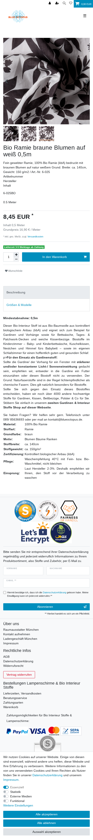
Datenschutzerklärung (18, 661)
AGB (6, 656)
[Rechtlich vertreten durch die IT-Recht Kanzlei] (48, 510)
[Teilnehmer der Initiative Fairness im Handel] (69, 510)
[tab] (46, 292)
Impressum (11, 643)
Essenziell (17, 787)
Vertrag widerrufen (19, 674)
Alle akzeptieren (47, 814)
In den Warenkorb (54, 257)
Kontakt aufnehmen (16, 634)
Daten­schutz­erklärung (47, 775)
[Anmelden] (50, 3)
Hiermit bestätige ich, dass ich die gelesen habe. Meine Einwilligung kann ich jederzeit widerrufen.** (47, 594)
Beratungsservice (15, 698)
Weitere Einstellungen (18, 805)
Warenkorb (10, 707)
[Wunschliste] (71, 3)
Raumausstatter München (21, 629)
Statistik (15, 792)
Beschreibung (15, 292)
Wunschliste (15, 270)
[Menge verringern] (16, 259)
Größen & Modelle (19, 305)
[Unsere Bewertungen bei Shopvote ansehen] (25, 510)
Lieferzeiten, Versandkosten (22, 693)
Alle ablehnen (46, 823)
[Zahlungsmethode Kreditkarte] (44, 730)
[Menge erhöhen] (16, 254)
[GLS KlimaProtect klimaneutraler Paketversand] (61, 532)
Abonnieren (45, 606)
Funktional (17, 801)
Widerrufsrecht (13, 665)
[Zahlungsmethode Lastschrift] (71, 730)
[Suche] (64, 3)
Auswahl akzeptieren (46, 832)
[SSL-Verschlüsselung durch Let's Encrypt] (35, 532)
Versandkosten (35, 236)
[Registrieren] (57, 3)
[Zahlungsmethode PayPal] (17, 730)
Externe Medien (21, 796)
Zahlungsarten (13, 702)
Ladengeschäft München (20, 638)
